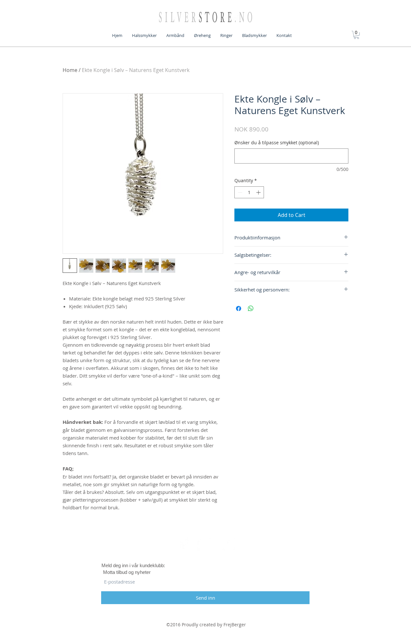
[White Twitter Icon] (205, 543)
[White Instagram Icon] (228, 543)
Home (70, 70)
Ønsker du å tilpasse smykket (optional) (276, 142)
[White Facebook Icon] (183, 543)
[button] (356, 35)
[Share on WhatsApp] (251, 308)
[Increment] (259, 192)
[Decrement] (239, 192)
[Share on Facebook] (238, 308)
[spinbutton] (249, 192)
